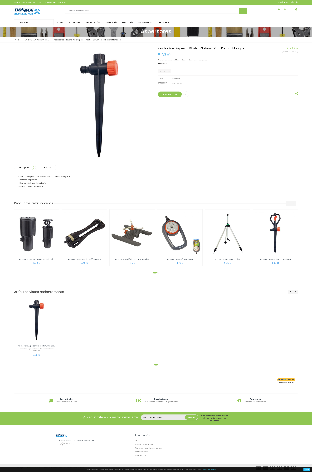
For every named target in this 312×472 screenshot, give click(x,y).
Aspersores (177, 83)
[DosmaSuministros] (27, 11)
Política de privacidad (144, 444)
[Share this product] (296, 94)
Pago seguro (140, 455)
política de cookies (209, 470)
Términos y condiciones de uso (148, 448)
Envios (137, 441)
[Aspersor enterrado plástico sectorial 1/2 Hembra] (37, 233)
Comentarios (46, 167)
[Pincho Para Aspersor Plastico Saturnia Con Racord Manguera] (37, 320)
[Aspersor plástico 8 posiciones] (180, 233)
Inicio (17, 40)
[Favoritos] (277, 11)
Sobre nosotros (141, 451)
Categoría (162, 83)
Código (161, 78)
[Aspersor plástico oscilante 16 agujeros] (84, 233)
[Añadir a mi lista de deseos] (187, 95)
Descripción (24, 167)
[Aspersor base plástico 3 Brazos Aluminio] (132, 233)
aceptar (306, 469)
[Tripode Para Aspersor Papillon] (228, 233)
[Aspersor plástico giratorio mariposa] (275, 233)
